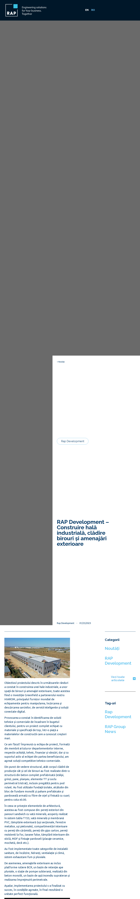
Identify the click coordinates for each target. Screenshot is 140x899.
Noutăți (112, 648)
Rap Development (118, 714)
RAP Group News (115, 729)
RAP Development (118, 661)
